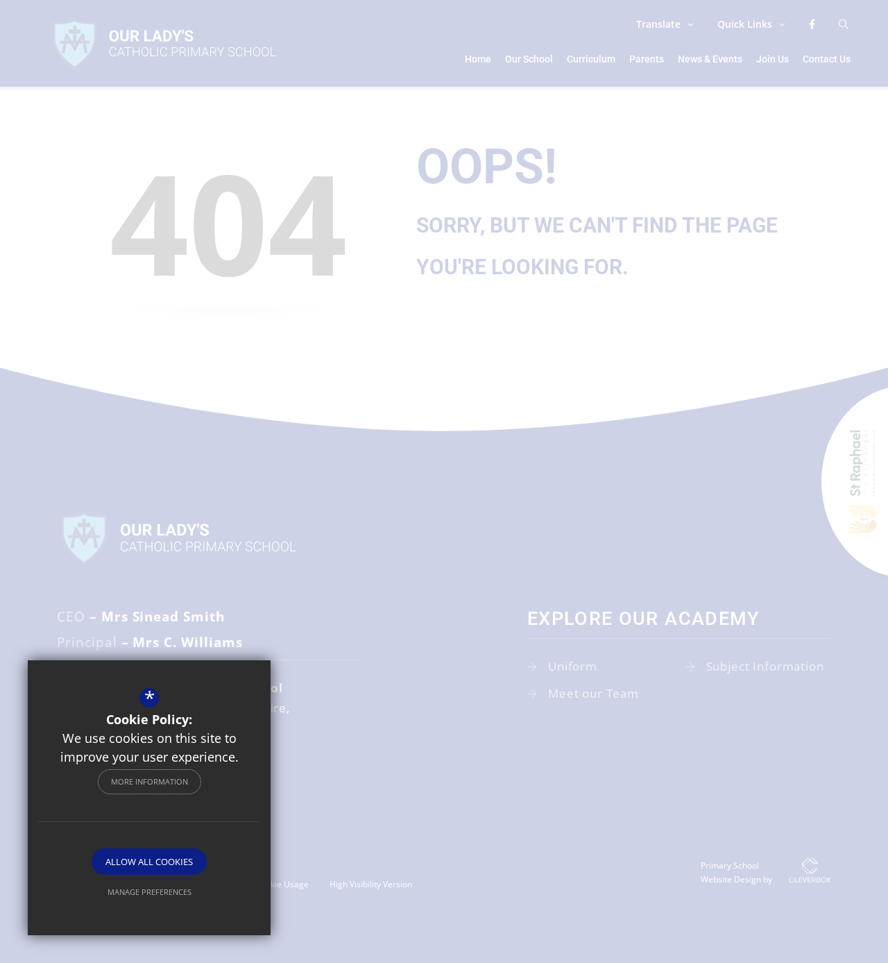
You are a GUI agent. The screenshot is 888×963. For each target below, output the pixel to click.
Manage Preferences (149, 892)
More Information (149, 781)
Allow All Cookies (149, 861)
